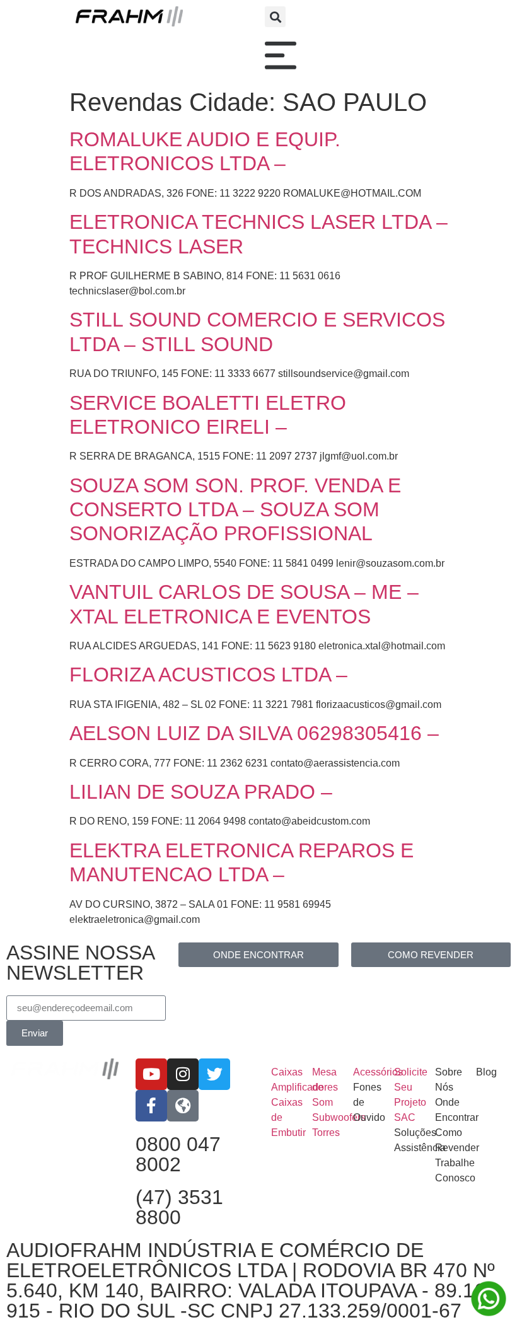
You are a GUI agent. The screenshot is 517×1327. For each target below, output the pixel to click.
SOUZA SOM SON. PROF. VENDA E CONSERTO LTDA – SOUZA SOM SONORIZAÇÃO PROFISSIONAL (235, 509)
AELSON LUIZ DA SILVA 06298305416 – (254, 733)
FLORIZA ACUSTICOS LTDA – (208, 674)
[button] (275, 16)
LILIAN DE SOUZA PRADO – (200, 791)
